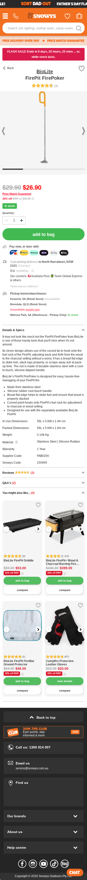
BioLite (44, 71)
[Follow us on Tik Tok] (54, 864)
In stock (10, 205)
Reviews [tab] (18, 473)
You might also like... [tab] (18, 493)
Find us (43, 782)
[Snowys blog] (65, 864)
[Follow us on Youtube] (43, 864)
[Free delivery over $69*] (21, 41)
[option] (22, 520)
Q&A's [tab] (9, 483)
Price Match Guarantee (16, 193)
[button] (10, 529)
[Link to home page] (43, 16)
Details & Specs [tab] (13, 330)
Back (10, 68)
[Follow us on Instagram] (33, 864)
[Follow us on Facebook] (22, 864)
